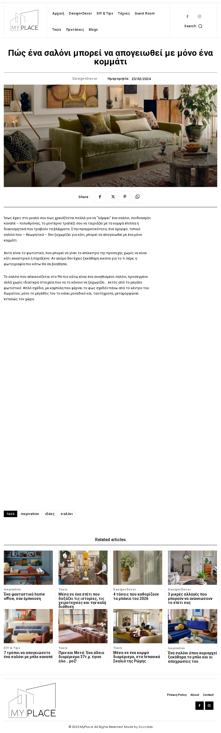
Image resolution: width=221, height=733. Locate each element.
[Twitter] (112, 197)
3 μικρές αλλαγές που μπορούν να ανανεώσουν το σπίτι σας (190, 598)
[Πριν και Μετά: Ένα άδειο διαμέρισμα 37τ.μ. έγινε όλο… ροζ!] (83, 626)
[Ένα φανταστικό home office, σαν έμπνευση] (28, 568)
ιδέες (50, 514)
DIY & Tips (12, 647)
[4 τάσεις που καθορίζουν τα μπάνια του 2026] (137, 568)
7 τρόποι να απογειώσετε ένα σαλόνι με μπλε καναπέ (28, 655)
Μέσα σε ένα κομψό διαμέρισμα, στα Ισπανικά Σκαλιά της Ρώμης (136, 657)
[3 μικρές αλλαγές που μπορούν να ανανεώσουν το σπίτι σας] (192, 568)
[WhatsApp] (137, 197)
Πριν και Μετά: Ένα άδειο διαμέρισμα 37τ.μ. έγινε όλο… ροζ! (81, 657)
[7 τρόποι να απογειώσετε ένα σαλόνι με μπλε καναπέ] (28, 626)
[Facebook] (187, 16)
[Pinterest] (124, 197)
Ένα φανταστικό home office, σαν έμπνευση (24, 596)
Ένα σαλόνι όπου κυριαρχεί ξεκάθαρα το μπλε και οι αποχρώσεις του (192, 657)
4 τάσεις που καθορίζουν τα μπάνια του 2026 (136, 596)
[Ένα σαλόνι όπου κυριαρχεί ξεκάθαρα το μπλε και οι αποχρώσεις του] (192, 626)
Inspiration (12, 589)
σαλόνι (67, 514)
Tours (63, 589)
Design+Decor (85, 79)
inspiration (30, 514)
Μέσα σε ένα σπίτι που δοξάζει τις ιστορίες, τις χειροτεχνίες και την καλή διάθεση (82, 600)
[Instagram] (199, 16)
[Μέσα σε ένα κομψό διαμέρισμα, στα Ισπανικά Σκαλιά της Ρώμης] (137, 626)
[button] (194, 26)
